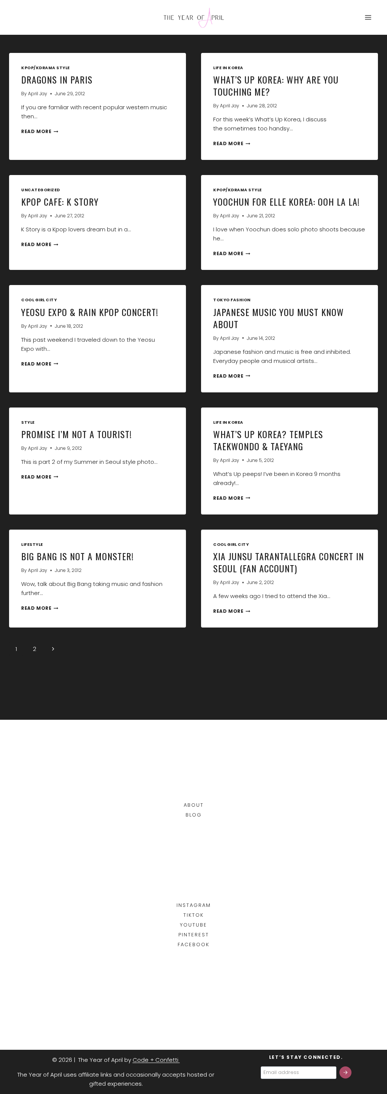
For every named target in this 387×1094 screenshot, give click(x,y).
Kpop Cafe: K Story (60, 201)
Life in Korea (228, 68)
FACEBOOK (193, 944)
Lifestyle (32, 544)
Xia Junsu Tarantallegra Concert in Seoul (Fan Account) (288, 562)
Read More (39, 131)
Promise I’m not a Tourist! (76, 434)
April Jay (37, 93)
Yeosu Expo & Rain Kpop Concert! (89, 312)
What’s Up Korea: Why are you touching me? (276, 85)
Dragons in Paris (57, 79)
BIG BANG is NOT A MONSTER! (77, 556)
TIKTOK (193, 915)
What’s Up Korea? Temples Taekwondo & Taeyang (268, 440)
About (194, 805)
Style (28, 422)
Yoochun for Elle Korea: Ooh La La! (286, 201)
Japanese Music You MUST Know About (278, 318)
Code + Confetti (156, 1060)
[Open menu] (368, 17)
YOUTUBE (193, 924)
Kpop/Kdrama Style (45, 68)
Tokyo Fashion (232, 300)
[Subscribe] (345, 1072)
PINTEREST (193, 934)
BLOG (194, 814)
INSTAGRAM (193, 905)
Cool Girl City (39, 300)
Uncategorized (40, 190)
